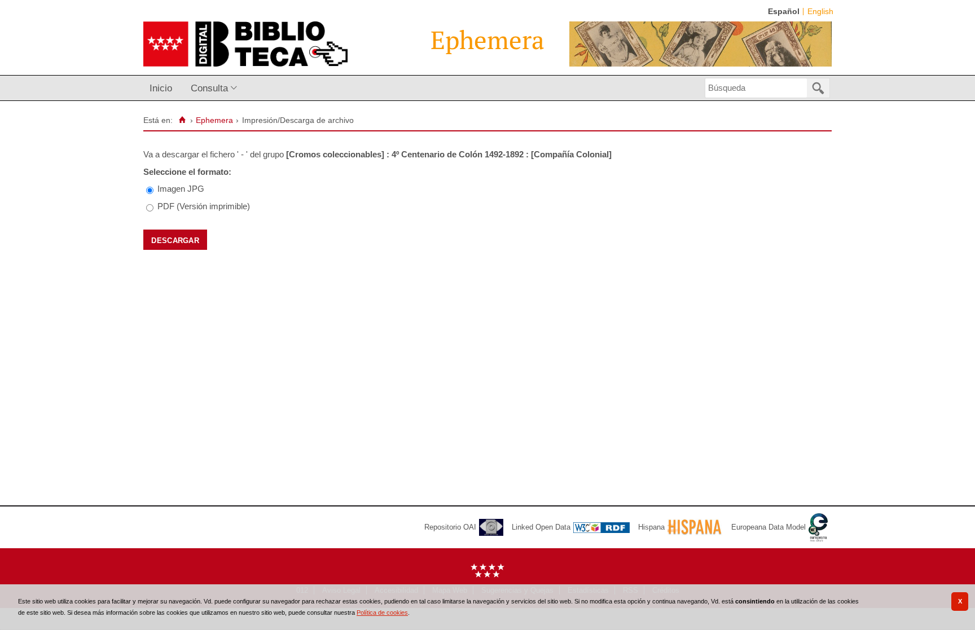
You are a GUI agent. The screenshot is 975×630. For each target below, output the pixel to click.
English (820, 11)
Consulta (209, 88)
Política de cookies (382, 612)
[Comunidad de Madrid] (487, 575)
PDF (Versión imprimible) (203, 206)
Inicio (161, 88)
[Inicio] (182, 120)
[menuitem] (163, 88)
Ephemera (214, 120)
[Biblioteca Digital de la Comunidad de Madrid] (245, 44)
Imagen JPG (180, 188)
